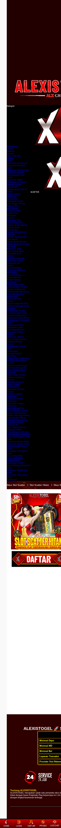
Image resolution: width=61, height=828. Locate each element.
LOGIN (19, 826)
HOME (6, 826)
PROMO (43, 826)
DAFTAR (31, 826)
